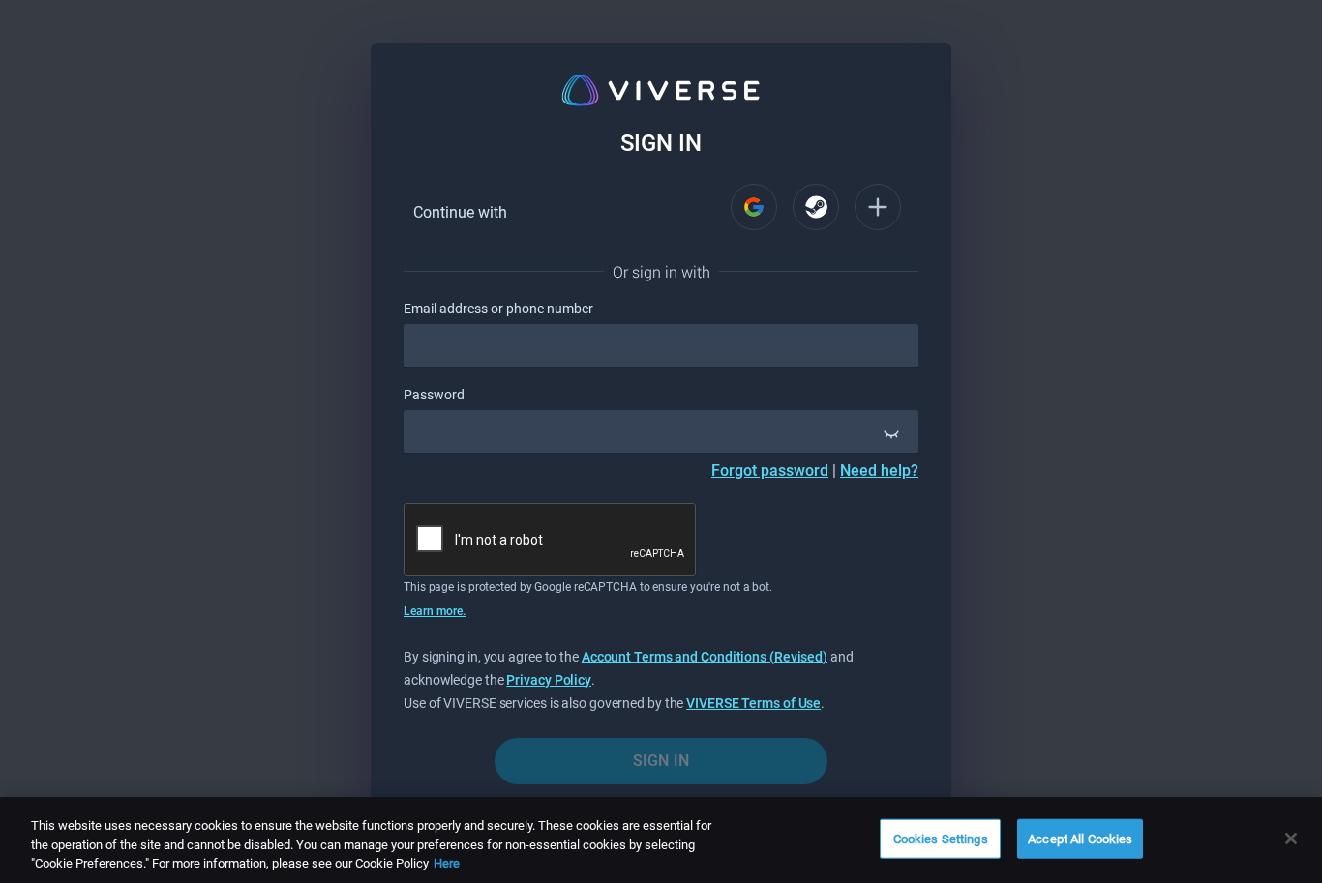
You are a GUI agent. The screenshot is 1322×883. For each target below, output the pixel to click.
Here (447, 863)
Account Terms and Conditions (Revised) (704, 656)
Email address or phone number (498, 308)
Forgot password (769, 470)
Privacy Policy (548, 680)
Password (434, 394)
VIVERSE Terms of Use (753, 703)
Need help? (879, 470)
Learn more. (435, 611)
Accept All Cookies (1080, 838)
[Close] (1291, 838)
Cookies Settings (940, 838)
